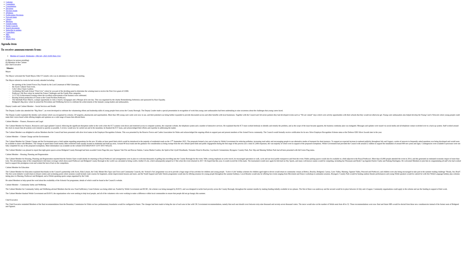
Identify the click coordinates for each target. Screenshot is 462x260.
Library (8, 19)
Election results (11, 11)
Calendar (9, 2)
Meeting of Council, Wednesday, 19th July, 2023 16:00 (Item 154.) (35, 56)
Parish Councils (12, 26)
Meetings (9, 21)
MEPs (8, 37)
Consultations (11, 6)
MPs (7, 34)
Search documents (13, 28)
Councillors (10, 32)
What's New (10, 39)
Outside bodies (11, 24)
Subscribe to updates (13, 30)
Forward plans (11, 17)
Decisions (9, 8)
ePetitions (9, 13)
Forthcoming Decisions (14, 15)
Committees (10, 4)
